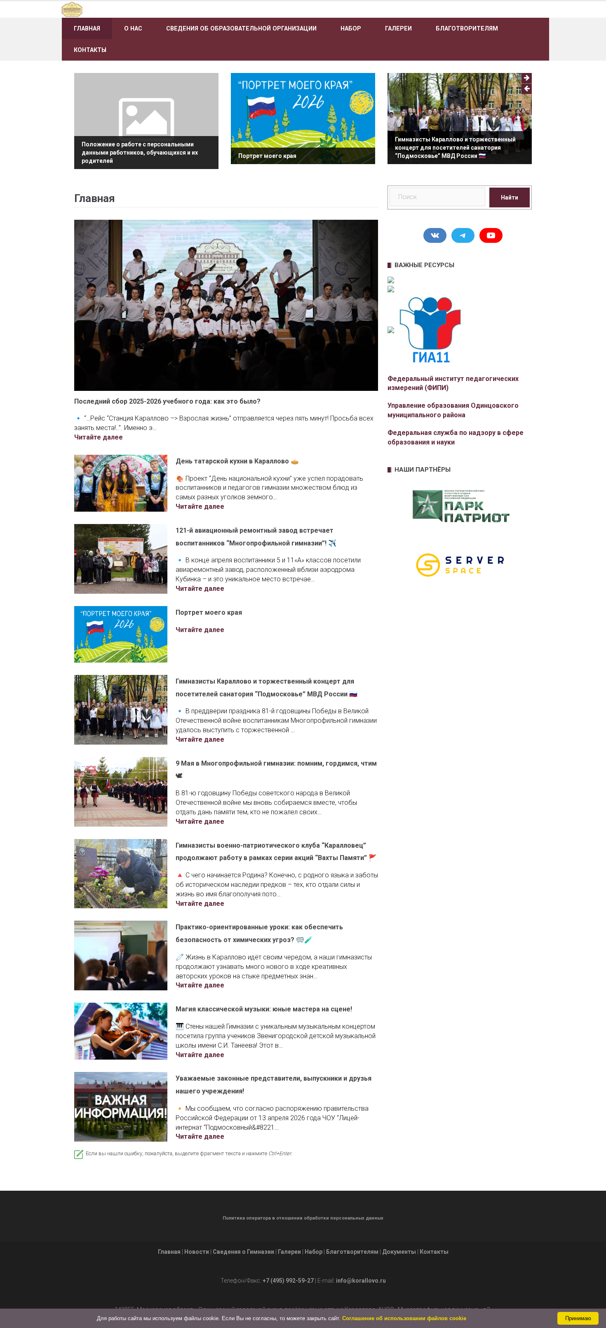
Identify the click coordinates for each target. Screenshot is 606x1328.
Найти (509, 197)
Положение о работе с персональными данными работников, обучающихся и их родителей (140, 152)
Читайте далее (98, 437)
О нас (133, 28)
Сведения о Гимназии (243, 1251)
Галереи (398, 28)
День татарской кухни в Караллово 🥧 (237, 461)
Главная (87, 28)
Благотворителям (467, 28)
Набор (351, 28)
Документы (399, 1251)
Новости (196, 1251)
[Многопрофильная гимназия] (139, 9)
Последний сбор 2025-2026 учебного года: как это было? (167, 401)
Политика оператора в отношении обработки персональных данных (303, 1218)
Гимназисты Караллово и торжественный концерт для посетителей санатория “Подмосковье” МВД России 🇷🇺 (455, 147)
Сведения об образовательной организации (241, 28)
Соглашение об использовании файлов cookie (404, 1318)
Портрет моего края (267, 156)
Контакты (90, 50)
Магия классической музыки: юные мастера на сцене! (264, 1009)
